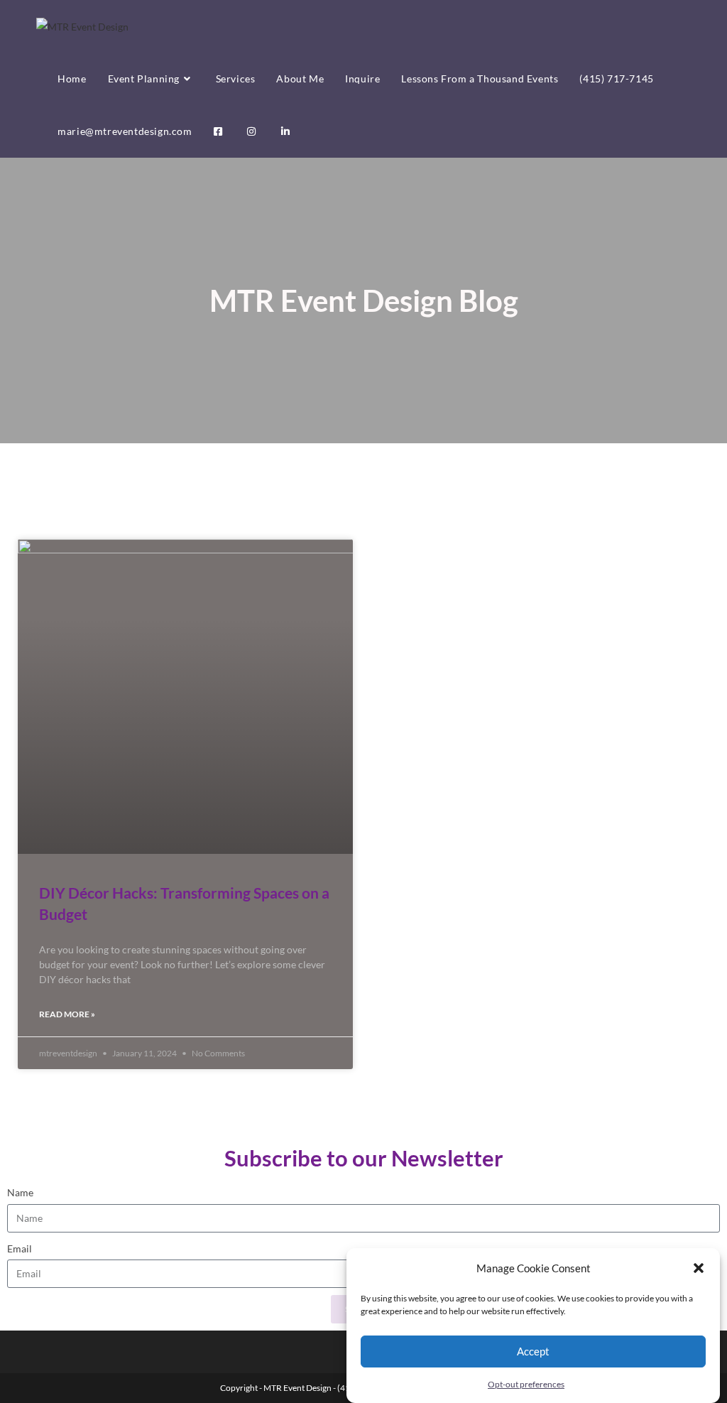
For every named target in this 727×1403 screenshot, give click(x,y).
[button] (699, 1268)
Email (19, 1248)
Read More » (67, 1014)
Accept (533, 1351)
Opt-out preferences (526, 1384)
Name (20, 1192)
